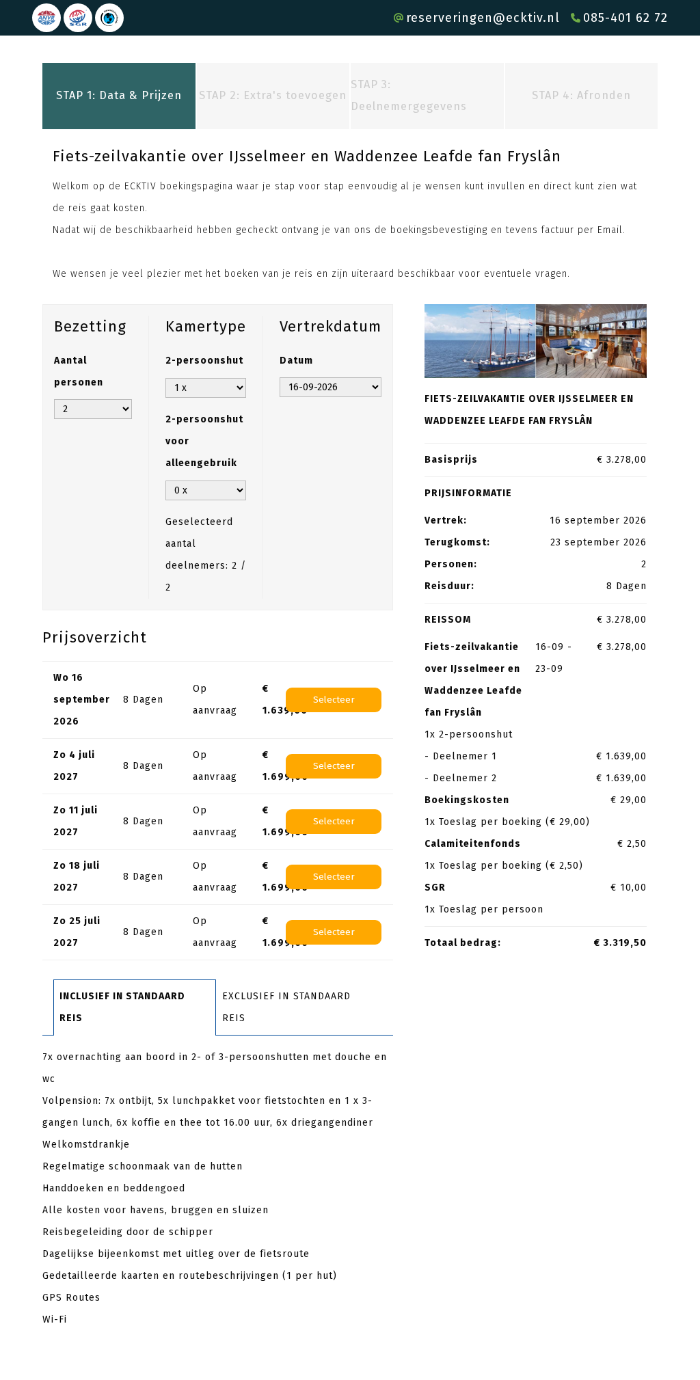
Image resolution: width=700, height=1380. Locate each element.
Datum (296, 360)
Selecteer (334, 699)
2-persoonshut (204, 360)
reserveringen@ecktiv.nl (483, 17)
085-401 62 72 (625, 17)
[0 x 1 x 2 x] (205, 490)
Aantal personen (78, 371)
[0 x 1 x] (205, 388)
